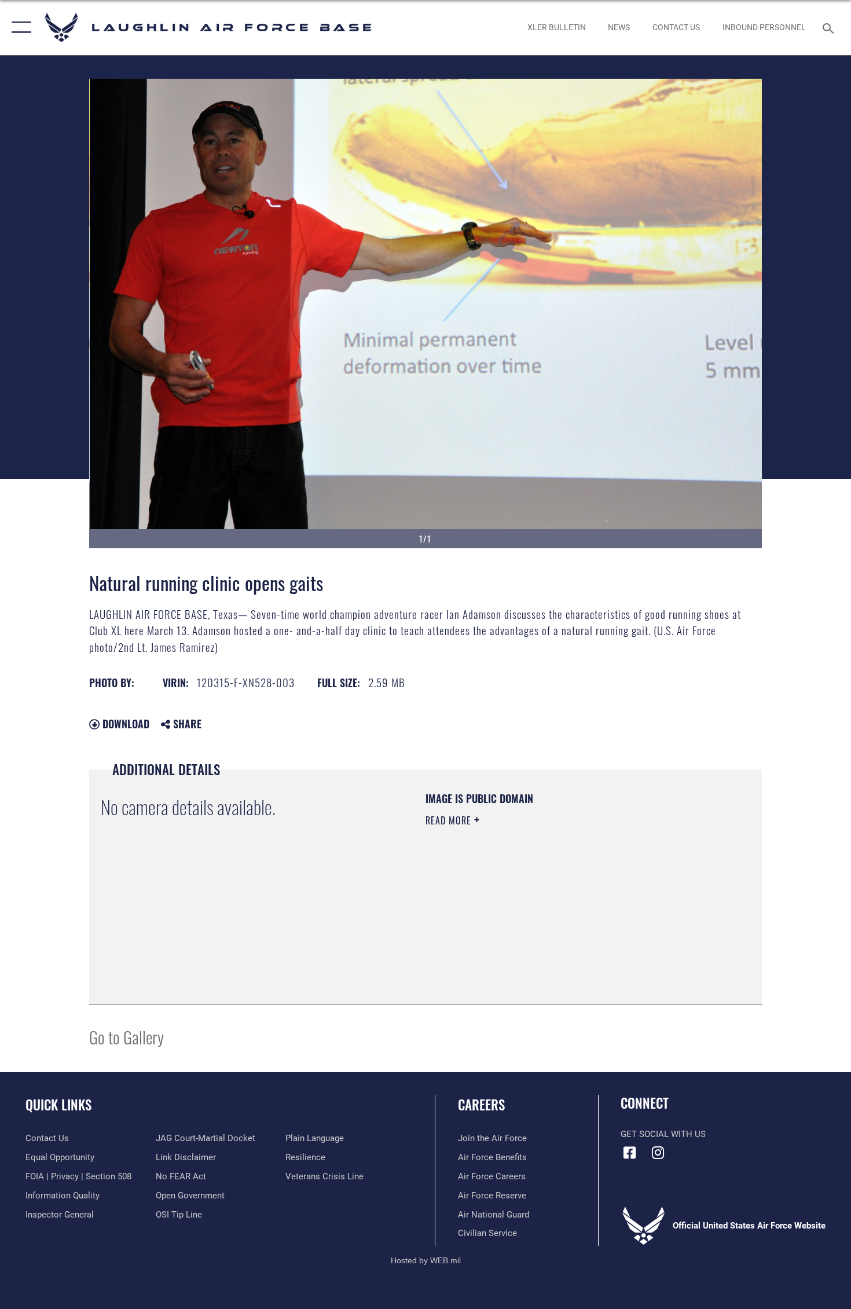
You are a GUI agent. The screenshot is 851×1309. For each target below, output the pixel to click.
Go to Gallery (126, 1036)
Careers (481, 1104)
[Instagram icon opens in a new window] (658, 1152)
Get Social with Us (663, 1134)
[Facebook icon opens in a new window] (629, 1152)
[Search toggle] (830, 27)
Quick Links (58, 1104)
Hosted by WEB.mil (426, 1260)
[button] (19, 27)
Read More (450, 820)
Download (124, 723)
